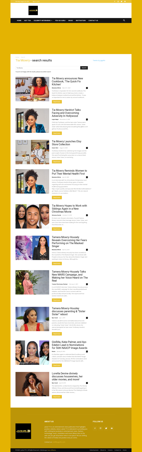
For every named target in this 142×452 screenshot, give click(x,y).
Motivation (81, 20)
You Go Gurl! (60, 20)
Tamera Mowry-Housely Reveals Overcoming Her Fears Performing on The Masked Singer (69, 242)
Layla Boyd (55, 119)
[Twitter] (121, 1)
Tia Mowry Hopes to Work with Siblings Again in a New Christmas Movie (69, 208)
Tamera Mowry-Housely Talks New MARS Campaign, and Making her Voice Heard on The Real (70, 276)
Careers (110, 450)
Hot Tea (27, 20)
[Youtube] (125, 1)
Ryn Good (55, 318)
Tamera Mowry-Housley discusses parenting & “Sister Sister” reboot (68, 311)
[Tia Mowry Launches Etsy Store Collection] (32, 152)
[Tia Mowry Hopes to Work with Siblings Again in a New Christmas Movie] (32, 216)
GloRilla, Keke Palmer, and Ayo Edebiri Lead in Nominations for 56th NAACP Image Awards (69, 344)
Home (19, 20)
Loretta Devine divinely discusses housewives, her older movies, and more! (67, 376)
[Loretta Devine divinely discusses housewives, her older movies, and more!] (32, 384)
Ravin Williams (52, 450)
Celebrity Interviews (42, 20)
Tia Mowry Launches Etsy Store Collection (66, 143)
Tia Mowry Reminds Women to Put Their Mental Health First (69, 172)
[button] (124, 21)
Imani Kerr (55, 148)
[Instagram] (118, 1)
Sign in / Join (36, 1)
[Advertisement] (71, 38)
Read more (56, 102)
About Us (103, 450)
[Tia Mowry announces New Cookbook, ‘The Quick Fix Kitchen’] (32, 89)
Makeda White (56, 88)
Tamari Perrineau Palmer (60, 284)
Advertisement (94, 450)
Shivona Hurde (56, 215)
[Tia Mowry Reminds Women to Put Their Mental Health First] (32, 181)
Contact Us (93, 20)
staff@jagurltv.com (58, 442)
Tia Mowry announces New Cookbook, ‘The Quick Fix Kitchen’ (67, 81)
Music (70, 20)
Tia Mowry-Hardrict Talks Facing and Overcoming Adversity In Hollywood (66, 112)
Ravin (53, 351)
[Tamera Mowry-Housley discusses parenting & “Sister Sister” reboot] (32, 319)
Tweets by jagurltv (99, 60)
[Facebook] (114, 1)
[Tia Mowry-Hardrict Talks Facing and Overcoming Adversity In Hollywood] (32, 120)
